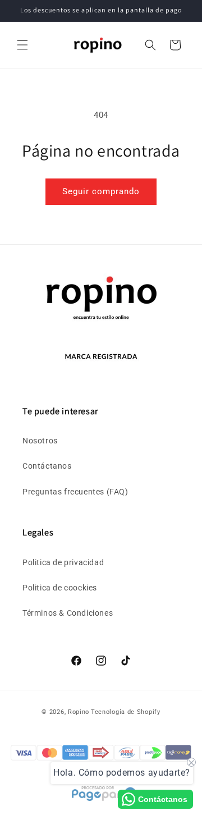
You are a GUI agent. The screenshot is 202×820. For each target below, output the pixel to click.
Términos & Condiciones (67, 612)
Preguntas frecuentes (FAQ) (75, 491)
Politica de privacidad (63, 562)
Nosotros (40, 440)
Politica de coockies (59, 587)
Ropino (78, 712)
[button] (22, 45)
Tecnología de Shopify (125, 712)
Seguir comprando (101, 191)
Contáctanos (47, 465)
